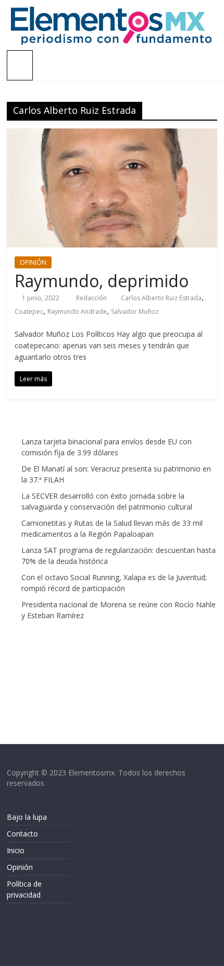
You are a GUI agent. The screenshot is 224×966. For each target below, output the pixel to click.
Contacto (22, 834)
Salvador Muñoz (134, 311)
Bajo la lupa (27, 817)
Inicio (15, 850)
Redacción (92, 297)
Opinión (20, 867)
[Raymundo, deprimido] (112, 134)
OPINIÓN (33, 262)
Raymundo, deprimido (102, 280)
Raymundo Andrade (77, 311)
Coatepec (29, 311)
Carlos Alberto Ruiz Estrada (161, 297)
